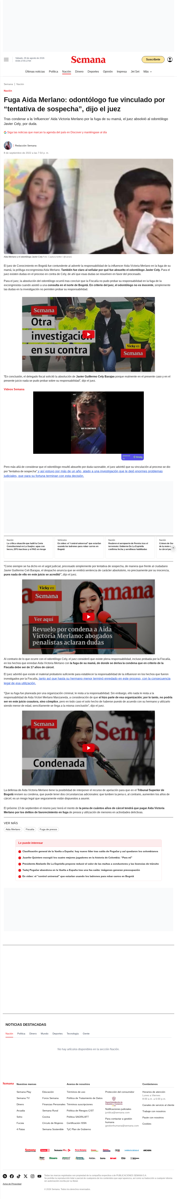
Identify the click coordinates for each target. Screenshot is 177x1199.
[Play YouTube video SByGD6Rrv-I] (88, 748)
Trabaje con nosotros (154, 1111)
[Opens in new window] (12, 1176)
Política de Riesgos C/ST (80, 1110)
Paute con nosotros (153, 1117)
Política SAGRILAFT (78, 1116)
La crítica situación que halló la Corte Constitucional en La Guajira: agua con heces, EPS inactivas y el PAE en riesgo (26, 546)
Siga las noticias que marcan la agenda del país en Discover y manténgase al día (57, 132)
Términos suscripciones (80, 1104)
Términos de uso (76, 1091)
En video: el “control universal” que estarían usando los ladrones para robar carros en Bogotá (79, 546)
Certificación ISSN (76, 1123)
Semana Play (24, 1091)
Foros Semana (50, 1098)
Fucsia (20, 1123)
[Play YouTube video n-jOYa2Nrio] (88, 617)
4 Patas (21, 1129)
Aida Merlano (13, 829)
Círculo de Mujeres (52, 1123)
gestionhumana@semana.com (122, 1125)
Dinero (20, 1104)
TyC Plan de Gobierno (79, 1129)
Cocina (46, 1116)
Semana (8, 84)
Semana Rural (50, 1110)
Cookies (146, 1123)
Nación (20, 84)
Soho (19, 1116)
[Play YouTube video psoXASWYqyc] (88, 334)
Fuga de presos (48, 829)
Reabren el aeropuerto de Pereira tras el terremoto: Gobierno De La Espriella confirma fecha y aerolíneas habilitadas (128, 546)
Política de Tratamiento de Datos (85, 1098)
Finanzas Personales (53, 1104)
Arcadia (21, 1110)
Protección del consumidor (119, 1091)
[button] (88, 334)
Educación (48, 1091)
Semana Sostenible (53, 1129)
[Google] (5, 1176)
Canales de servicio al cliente (158, 1105)
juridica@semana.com (117, 1112)
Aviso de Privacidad (16, 1184)
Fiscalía (30, 829)
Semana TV (23, 1098)
